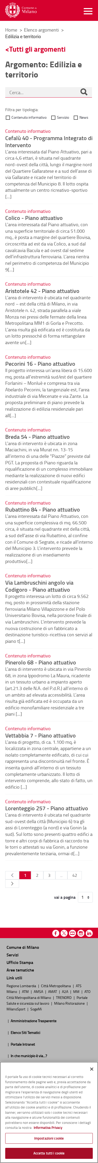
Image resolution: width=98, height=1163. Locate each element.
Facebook (55, 933)
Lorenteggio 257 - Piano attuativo (46, 808)
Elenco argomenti (42, 30)
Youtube (72, 933)
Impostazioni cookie (49, 1138)
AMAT (53, 991)
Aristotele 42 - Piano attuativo (42, 290)
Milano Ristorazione (69, 1003)
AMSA (39, 991)
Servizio (63, 117)
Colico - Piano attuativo (34, 217)
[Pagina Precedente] (12, 875)
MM (76, 991)
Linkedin (89, 933)
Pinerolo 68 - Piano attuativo (40, 662)
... (61, 875)
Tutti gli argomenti (37, 49)
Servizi (13, 955)
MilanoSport (16, 1008)
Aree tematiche (20, 970)
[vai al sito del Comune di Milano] (21, 10)
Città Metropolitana (56, 985)
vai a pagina (65, 897)
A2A (65, 991)
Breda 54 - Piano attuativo (37, 436)
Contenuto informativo (29, 117)
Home (11, 30)
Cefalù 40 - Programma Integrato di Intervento (49, 141)
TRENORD (64, 997)
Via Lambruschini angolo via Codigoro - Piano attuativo (39, 586)
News (83, 117)
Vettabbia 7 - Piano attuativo (40, 735)
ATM (26, 991)
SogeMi (36, 1008)
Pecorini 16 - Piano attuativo (40, 363)
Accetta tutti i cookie (49, 1153)
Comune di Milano (23, 947)
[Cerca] (83, 92)
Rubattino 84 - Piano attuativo (42, 509)
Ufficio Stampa (20, 962)
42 (74, 875)
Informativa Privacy (48, 1127)
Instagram (80, 933)
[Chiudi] (91, 1069)
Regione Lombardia (22, 985)
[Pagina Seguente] (12, 883)
